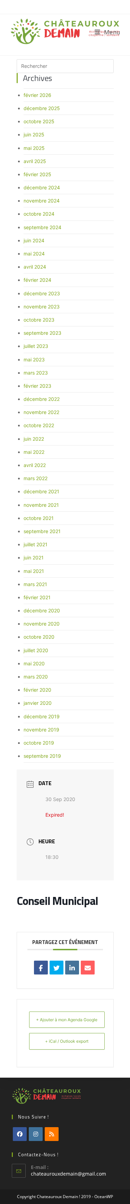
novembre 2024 (42, 201)
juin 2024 (34, 240)
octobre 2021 (39, 518)
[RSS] (52, 1134)
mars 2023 (36, 373)
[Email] (88, 967)
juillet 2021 (35, 544)
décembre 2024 (42, 187)
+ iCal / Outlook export (66, 1041)
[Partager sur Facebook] (41, 967)
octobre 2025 (39, 121)
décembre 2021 (41, 491)
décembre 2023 (42, 293)
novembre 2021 (41, 505)
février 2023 (37, 386)
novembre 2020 (42, 624)
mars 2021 (35, 584)
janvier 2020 (38, 703)
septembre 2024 (42, 227)
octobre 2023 (39, 320)
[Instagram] (36, 1134)
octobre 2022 (39, 425)
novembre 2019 (41, 730)
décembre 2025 (42, 108)
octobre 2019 (39, 743)
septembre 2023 (42, 333)
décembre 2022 (42, 399)
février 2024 (37, 280)
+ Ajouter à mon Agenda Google (66, 1019)
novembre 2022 (41, 412)
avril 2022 (35, 465)
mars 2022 (35, 478)
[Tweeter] (56, 967)
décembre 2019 (42, 716)
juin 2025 (34, 134)
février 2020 (37, 690)
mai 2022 (34, 452)
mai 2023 (34, 359)
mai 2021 (34, 571)
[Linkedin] (72, 967)
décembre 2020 (42, 610)
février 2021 (37, 597)
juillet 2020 (36, 650)
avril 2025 (35, 161)
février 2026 (37, 95)
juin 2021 (34, 557)
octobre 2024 (39, 214)
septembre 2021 (42, 531)
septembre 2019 (42, 756)
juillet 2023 (36, 346)
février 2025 (37, 174)
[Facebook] (20, 1134)
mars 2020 (36, 677)
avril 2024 (35, 267)
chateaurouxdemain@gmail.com (68, 1173)
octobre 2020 (39, 637)
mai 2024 (34, 254)
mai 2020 (34, 663)
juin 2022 (34, 439)
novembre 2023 (42, 306)
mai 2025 (34, 148)
